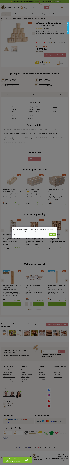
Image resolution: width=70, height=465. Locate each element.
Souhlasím (52, 234)
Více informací (48, 231)
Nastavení (16, 235)
